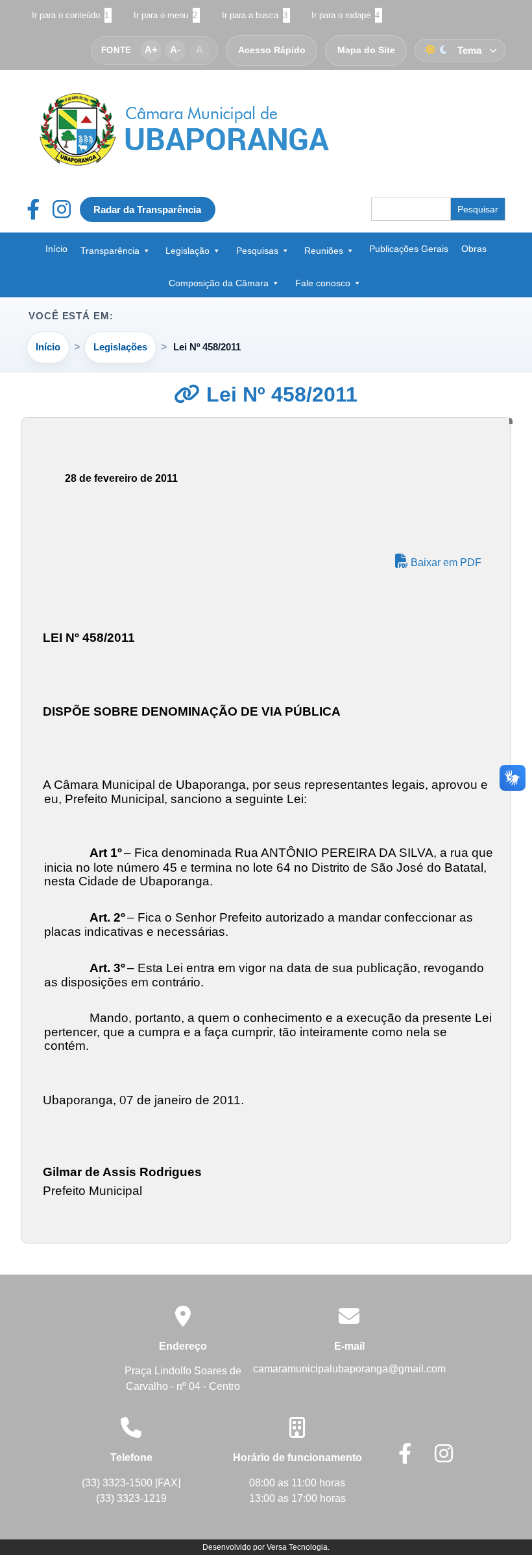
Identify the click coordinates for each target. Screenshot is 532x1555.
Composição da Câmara (219, 283)
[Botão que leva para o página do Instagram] (62, 209)
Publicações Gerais (408, 249)
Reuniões (323, 250)
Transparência (109, 250)
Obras (474, 249)
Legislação (187, 250)
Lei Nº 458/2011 (278, 394)
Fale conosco (322, 283)
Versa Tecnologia (297, 1547)
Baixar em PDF (444, 562)
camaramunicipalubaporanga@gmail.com (349, 1368)
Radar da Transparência (147, 209)
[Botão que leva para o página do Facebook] (40, 209)
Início (56, 249)
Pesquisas (257, 250)
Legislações (120, 346)
